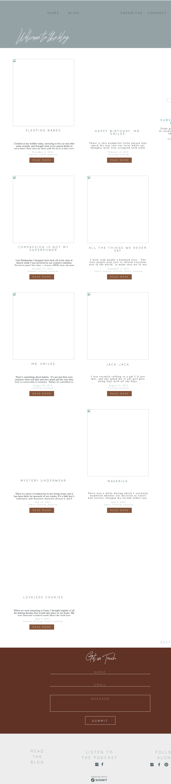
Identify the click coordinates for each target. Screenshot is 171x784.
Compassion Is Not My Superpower (43, 248)
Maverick (118, 481)
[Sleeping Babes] (43, 92)
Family (98, 271)
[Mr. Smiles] (43, 326)
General (42, 154)
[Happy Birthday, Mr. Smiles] (118, 92)
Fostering (113, 154)
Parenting (52, 154)
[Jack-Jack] (118, 326)
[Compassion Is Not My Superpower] (43, 209)
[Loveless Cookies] (43, 559)
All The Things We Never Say (118, 249)
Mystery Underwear (43, 480)
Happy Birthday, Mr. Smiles (118, 132)
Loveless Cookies (43, 597)
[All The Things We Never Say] (118, 209)
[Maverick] (118, 442)
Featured (33, 154)
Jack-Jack (118, 364)
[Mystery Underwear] (43, 442)
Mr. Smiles (43, 363)
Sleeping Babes (43, 130)
